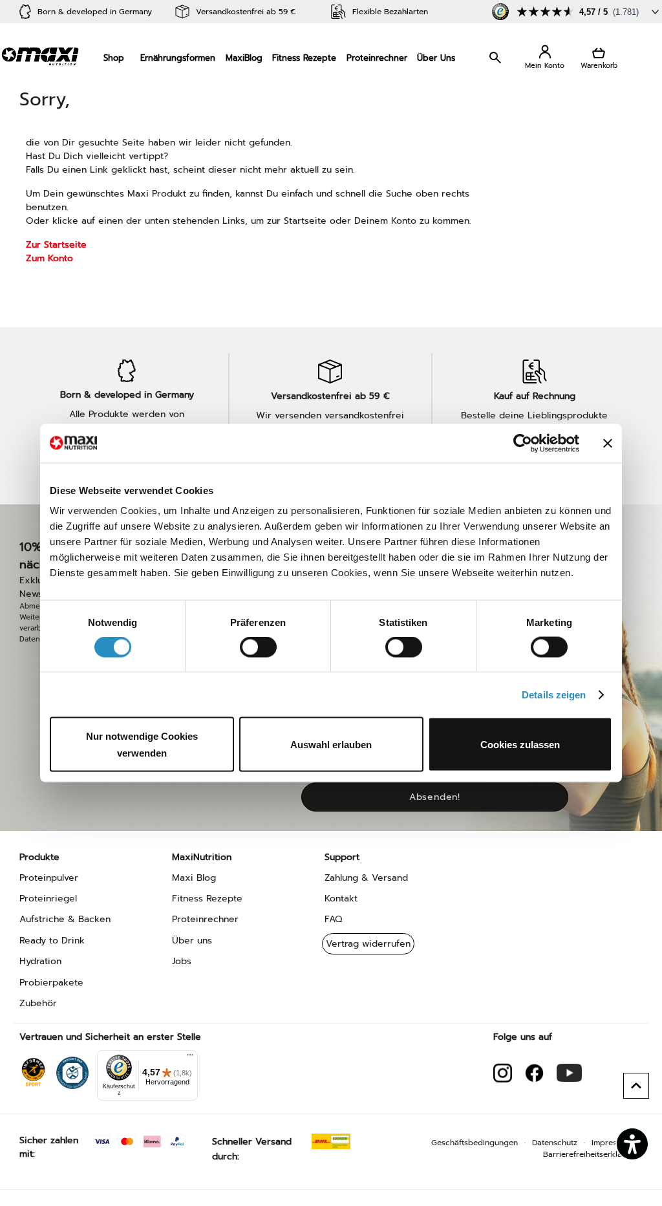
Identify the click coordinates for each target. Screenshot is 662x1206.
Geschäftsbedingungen (474, 1142)
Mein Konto (545, 57)
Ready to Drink (52, 940)
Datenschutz (554, 1142)
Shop (113, 58)
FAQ (333, 919)
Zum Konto (49, 258)
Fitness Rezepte (304, 58)
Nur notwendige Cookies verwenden (142, 745)
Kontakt (341, 898)
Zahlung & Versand (366, 878)
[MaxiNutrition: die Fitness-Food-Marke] (40, 55)
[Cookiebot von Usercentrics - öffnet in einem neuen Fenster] (522, 443)
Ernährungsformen (177, 58)
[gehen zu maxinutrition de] (502, 1072)
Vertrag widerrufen (368, 944)
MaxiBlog (244, 58)
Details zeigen (554, 694)
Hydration (40, 961)
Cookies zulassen (520, 744)
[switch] (258, 648)
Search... (496, 58)
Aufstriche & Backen (65, 919)
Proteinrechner (377, 58)
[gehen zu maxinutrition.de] (534, 1072)
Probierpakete (51, 982)
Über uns (192, 940)
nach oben (636, 1086)
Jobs (181, 961)
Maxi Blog (194, 878)
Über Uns (436, 58)
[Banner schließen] (607, 442)
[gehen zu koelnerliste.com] (72, 1069)
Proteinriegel (48, 898)
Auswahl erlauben (331, 744)
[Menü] (190, 1058)
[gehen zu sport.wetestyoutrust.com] (33, 1069)
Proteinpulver (48, 878)
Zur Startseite (56, 245)
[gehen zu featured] (569, 1072)
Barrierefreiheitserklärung (591, 1154)
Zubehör (38, 1003)
